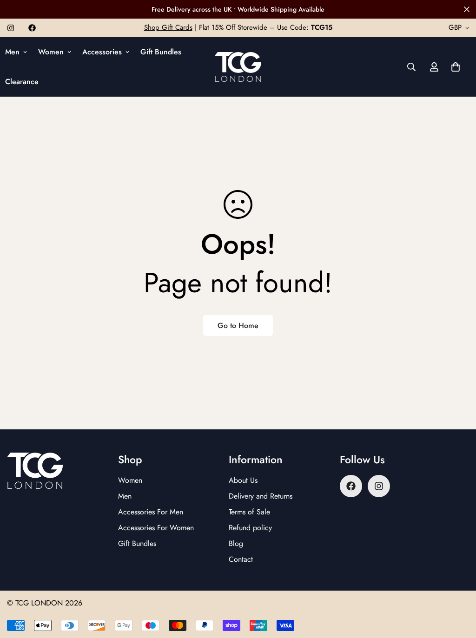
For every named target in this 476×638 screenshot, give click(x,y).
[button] (455, 67)
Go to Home (238, 325)
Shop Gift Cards (168, 27)
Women (51, 51)
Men (125, 496)
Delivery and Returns (260, 496)
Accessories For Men (150, 511)
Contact (241, 559)
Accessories (102, 51)
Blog (236, 543)
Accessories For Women (156, 527)
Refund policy (250, 527)
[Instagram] (10, 28)
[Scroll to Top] (458, 587)
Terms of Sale (249, 511)
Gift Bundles (160, 51)
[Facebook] (32, 28)
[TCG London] (238, 67)
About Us (243, 480)
